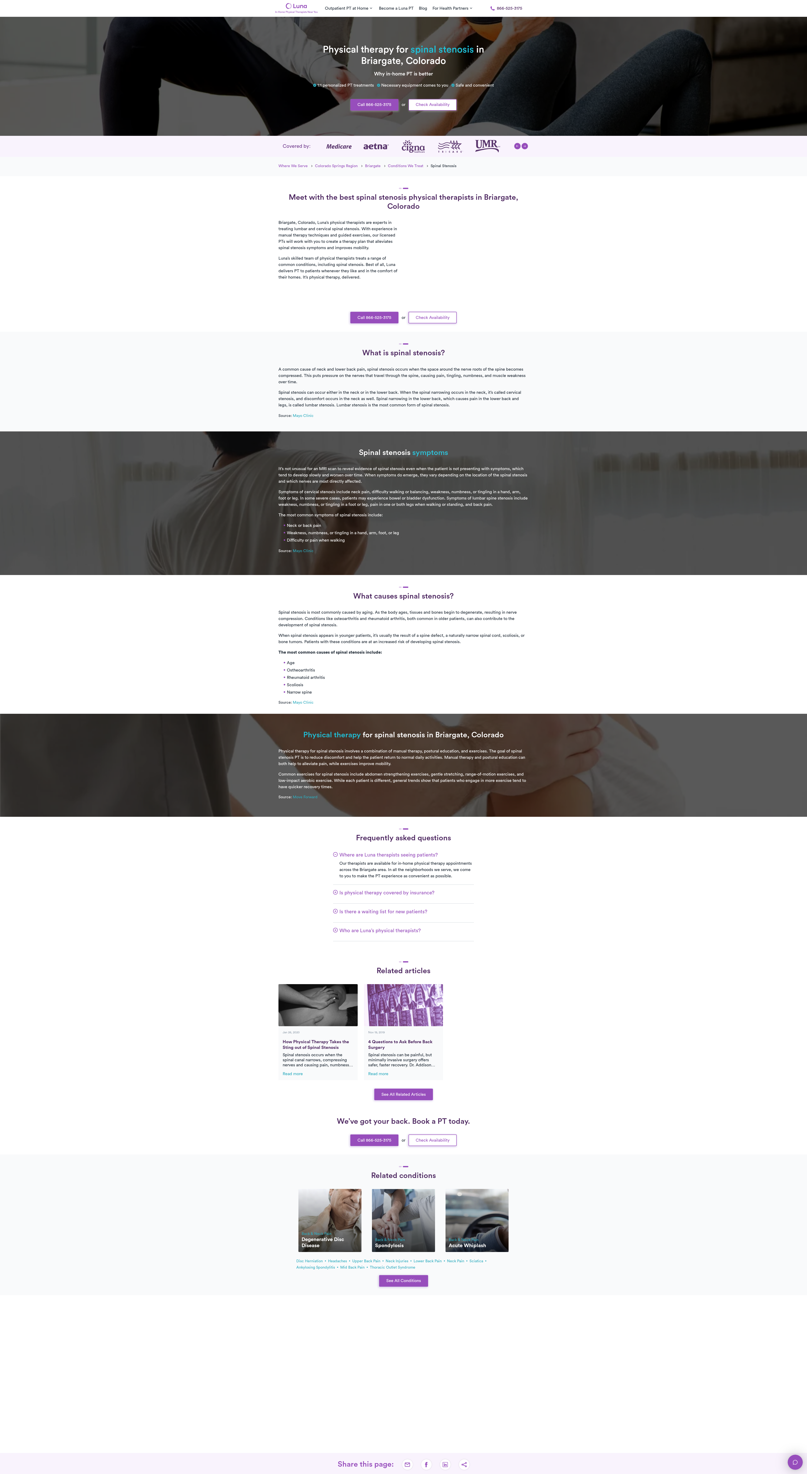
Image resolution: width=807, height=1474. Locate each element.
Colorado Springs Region (336, 166)
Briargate (373, 166)
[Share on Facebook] (426, 1464)
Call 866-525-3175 (374, 105)
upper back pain (366, 1261)
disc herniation (310, 1261)
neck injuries (397, 1261)
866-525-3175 (509, 8)
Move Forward (305, 797)
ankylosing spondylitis (316, 1267)
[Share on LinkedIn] (445, 1464)
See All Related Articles (403, 1094)
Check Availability (433, 105)
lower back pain (428, 1261)
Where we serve (293, 166)
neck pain (456, 1261)
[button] (517, 146)
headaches (338, 1261)
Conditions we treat (405, 166)
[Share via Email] (407, 1464)
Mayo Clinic (303, 416)
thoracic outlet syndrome (392, 1267)
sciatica (476, 1261)
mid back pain (353, 1267)
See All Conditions (403, 1281)
